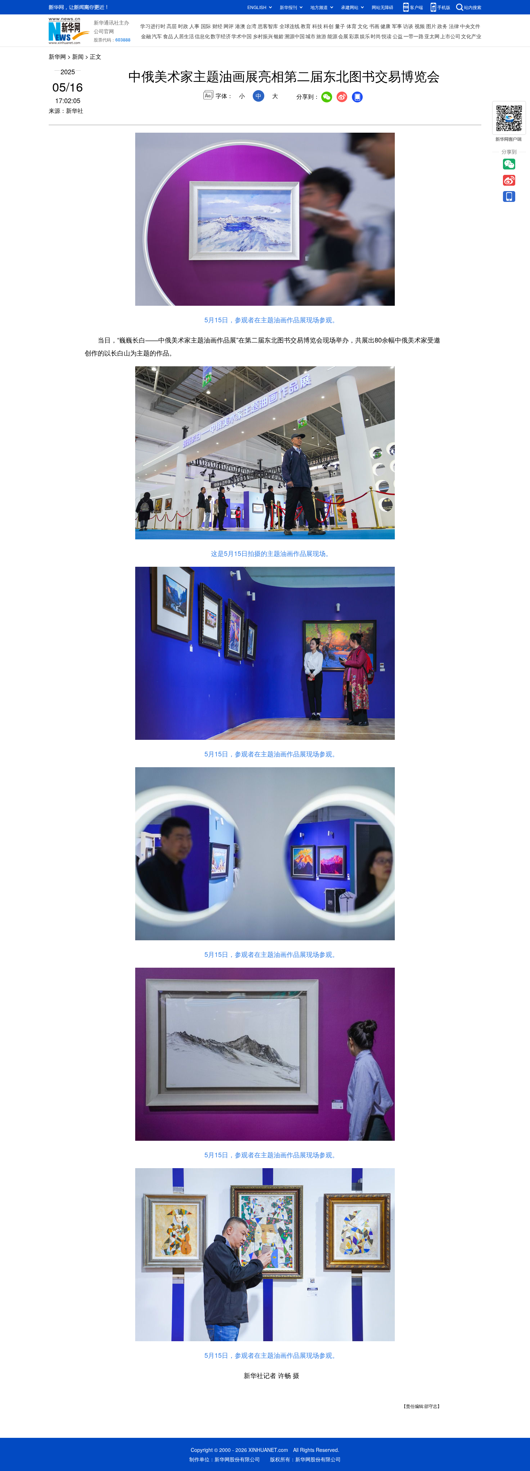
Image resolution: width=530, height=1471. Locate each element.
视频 (420, 26)
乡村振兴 (263, 36)
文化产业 (471, 36)
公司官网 (104, 31)
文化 (363, 26)
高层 (172, 26)
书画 (374, 26)
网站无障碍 (382, 7)
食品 (168, 36)
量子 (340, 26)
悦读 (386, 36)
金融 (146, 36)
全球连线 (289, 26)
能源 (332, 36)
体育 (351, 26)
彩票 (354, 36)
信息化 (202, 36)
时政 (183, 26)
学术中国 (241, 36)
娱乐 (365, 36)
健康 (385, 26)
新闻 (78, 56)
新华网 (57, 56)
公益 (398, 36)
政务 (442, 26)
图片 (431, 26)
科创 (328, 26)
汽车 (157, 36)
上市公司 (450, 36)
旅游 (321, 36)
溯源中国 (294, 36)
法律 (454, 26)
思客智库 (268, 26)
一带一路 (413, 36)
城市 (310, 36)
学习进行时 (152, 26)
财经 (217, 26)
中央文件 (470, 26)
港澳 (240, 26)
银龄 (279, 36)
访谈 (408, 26)
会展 (343, 36)
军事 (397, 26)
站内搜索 (472, 7)
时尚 (376, 36)
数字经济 (221, 36)
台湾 (251, 26)
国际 (206, 26)
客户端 (416, 7)
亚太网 (432, 36)
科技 (317, 26)
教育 (306, 26)
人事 (194, 26)
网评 (229, 26)
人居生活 (184, 36)
